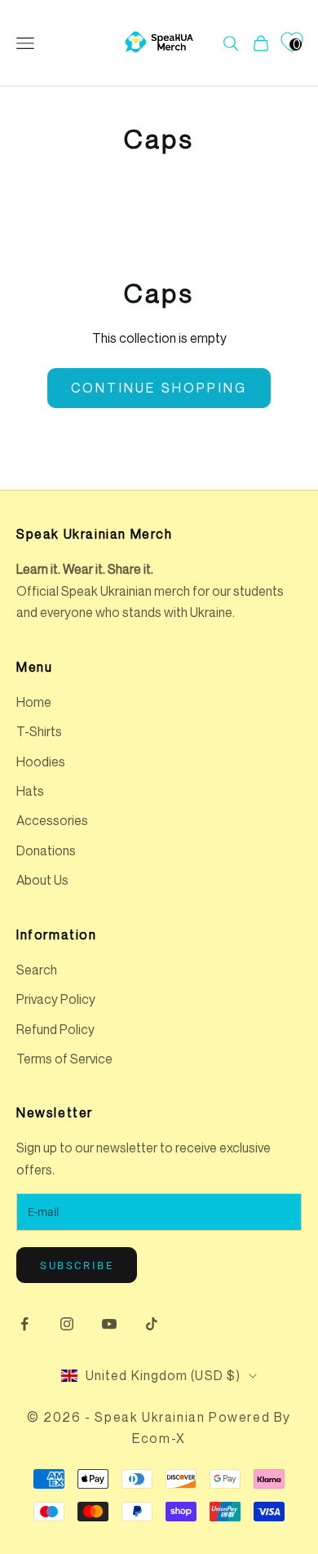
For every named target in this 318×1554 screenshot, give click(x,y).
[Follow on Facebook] (24, 1324)
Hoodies (40, 761)
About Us (42, 880)
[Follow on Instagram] (67, 1324)
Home (33, 702)
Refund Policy (55, 1029)
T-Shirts (39, 731)
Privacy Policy (55, 999)
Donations (46, 850)
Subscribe (76, 1265)
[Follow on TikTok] (152, 1324)
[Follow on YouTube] (109, 1324)
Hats (30, 791)
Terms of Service (64, 1058)
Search (36, 969)
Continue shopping (159, 388)
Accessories (52, 820)
